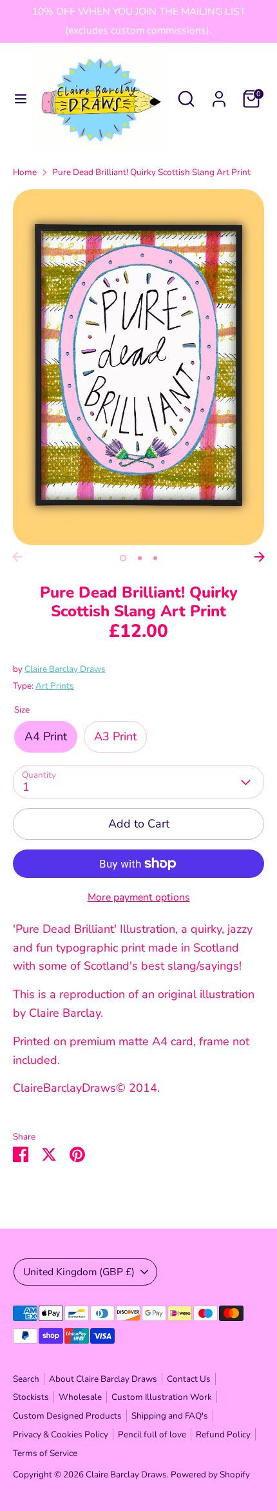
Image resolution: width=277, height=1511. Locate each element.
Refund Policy (223, 1434)
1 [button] (123, 558)
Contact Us (189, 1379)
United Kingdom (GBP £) (79, 1272)
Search (26, 1379)
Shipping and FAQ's (169, 1416)
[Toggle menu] (16, 99)
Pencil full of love (152, 1434)
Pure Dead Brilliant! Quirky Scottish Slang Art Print (151, 172)
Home (25, 172)
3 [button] (155, 558)
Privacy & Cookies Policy (60, 1434)
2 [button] (140, 558)
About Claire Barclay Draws (103, 1379)
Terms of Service (45, 1453)
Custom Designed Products (67, 1416)
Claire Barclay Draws (65, 669)
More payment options (139, 897)
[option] (138, 367)
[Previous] (17, 557)
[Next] (259, 557)
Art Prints (54, 686)
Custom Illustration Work (161, 1397)
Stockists (31, 1397)
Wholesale (80, 1397)
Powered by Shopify (210, 1474)
